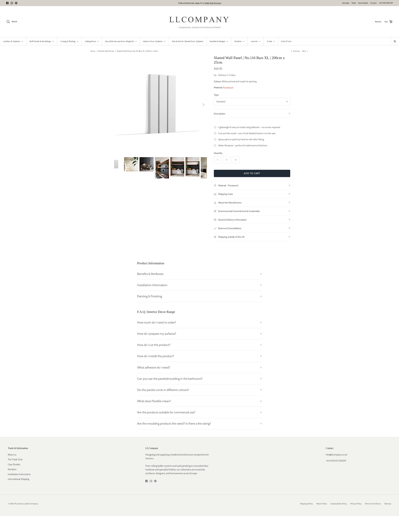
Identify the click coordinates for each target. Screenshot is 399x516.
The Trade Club (15, 459)
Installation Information (152, 285)
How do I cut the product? (153, 345)
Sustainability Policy (339, 503)
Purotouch (228, 87)
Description (219, 113)
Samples (345, 3)
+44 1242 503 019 (386, 3)
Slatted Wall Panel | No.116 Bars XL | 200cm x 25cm (137, 51)
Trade (353, 3)
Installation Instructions (19, 474)
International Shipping (18, 479)
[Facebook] (7, 3)
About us (12, 454)
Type (216, 94)
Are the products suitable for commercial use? (166, 412)
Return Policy (321, 503)
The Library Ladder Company (26, 503)
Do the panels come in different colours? (163, 390)
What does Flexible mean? (154, 401)
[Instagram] (12, 3)
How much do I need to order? (156, 322)
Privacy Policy (355, 503)
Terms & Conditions (373, 503)
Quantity (218, 153)
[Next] (203, 104)
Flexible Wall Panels (106, 51)
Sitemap (387, 503)
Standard (220, 101)
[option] (158, 105)
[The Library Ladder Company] (199, 21)
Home (92, 51)
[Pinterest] (16, 3)
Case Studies (363, 3)
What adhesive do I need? (153, 367)
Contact (373, 3)
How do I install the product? (155, 356)
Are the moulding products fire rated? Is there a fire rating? (174, 423)
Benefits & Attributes (150, 274)
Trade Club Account (212, 3)
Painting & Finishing (149, 296)
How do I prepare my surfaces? (156, 333)
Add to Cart (252, 173)
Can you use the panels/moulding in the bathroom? (169, 378)
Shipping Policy (306, 503)
